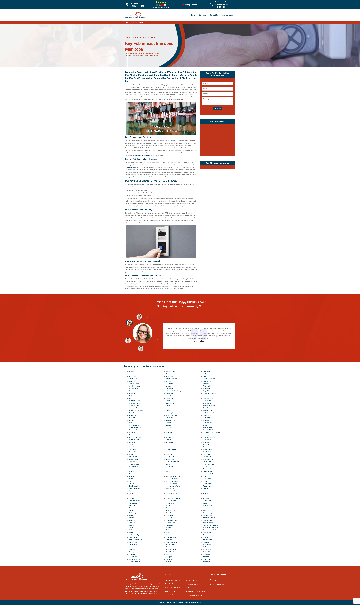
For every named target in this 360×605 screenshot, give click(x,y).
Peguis (168, 508)
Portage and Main (171, 520)
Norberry (168, 471)
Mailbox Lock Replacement (196, 592)
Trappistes (206, 476)
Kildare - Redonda (134, 559)
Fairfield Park (133, 503)
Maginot (168, 410)
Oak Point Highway (171, 493)
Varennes (206, 498)
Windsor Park (207, 554)
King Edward (169, 376)
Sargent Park (207, 391)
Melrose (168, 440)
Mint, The (169, 445)
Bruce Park (132, 418)
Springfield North (208, 428)
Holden (131, 532)
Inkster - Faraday (134, 535)
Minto (167, 447)
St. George (206, 435)
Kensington (132, 552)
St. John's (206, 442)
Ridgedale (169, 540)
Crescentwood (133, 459)
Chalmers (132, 442)
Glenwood (132, 520)
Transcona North (208, 469)
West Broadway (208, 523)
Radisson (169, 530)
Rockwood (206, 374)
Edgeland (131, 491)
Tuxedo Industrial (208, 484)
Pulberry (168, 528)
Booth (130, 398)
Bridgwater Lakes (134, 406)
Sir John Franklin (208, 403)
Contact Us (214, 15)
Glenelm (131, 518)
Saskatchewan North (209, 393)
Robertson (169, 562)
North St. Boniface (171, 484)
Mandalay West (170, 413)
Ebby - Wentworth (134, 489)
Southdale (206, 420)
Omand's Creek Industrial (173, 498)
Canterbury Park (134, 430)
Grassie (131, 525)
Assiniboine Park (134, 389)
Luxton (168, 408)
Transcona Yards (208, 474)
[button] (140, 348)
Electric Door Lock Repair (172, 588)
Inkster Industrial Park (135, 540)
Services (202, 15)
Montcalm (169, 454)
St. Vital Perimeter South (210, 452)
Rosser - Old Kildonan (209, 379)
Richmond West (171, 537)
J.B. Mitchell (133, 545)
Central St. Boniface (135, 440)
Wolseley (206, 557)
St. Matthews (207, 445)
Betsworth (132, 393)
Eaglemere (132, 481)
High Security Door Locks (172, 580)
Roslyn (205, 376)
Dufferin (131, 471)
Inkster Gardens (134, 537)
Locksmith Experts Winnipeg (192, 603)
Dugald (131, 479)
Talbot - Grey (207, 462)
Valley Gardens (207, 496)
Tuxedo (205, 481)
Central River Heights (135, 437)
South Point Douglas (209, 406)
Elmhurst (131, 496)
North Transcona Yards (173, 486)
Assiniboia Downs (134, 386)
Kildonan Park (170, 374)
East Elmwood (133, 22)
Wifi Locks (191, 588)
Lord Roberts (170, 403)
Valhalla (205, 493)
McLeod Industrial (171, 430)
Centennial (132, 432)
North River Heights (172, 481)
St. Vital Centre (207, 449)
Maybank (168, 428)
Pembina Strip (170, 510)
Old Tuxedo (169, 496)
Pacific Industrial (171, 501)
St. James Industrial (209, 437)
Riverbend (169, 554)
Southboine (206, 418)
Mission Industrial (171, 452)
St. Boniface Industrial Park (211, 432)
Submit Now (217, 108)
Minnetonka (169, 442)
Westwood (206, 542)
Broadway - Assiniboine (136, 410)
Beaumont (132, 391)
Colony (131, 454)
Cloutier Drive (133, 452)
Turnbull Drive (207, 479)
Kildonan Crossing (134, 562)
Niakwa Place (170, 469)
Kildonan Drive (170, 371)
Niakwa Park (169, 467)
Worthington (206, 562)
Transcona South (208, 471)
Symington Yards (208, 459)
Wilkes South (207, 549)
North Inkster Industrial (173, 476)
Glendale (131, 515)
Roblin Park (206, 371)
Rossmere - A (207, 381)
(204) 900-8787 (223, 7)
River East (169, 547)
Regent (168, 532)
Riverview (169, 559)
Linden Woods (170, 398)
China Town (132, 447)
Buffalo (131, 423)
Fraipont (131, 510)
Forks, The (132, 506)
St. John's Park (207, 440)
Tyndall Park (206, 486)
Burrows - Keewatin (135, 428)
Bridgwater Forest (134, 403)
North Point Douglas (172, 479)
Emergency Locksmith (195, 595)
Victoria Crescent (208, 506)
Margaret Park (170, 420)
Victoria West (207, 508)
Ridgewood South (171, 542)
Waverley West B (208, 515)
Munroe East (170, 457)
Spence (205, 425)
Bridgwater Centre (134, 401)
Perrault (168, 513)
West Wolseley (207, 532)
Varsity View (207, 501)
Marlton (168, 423)
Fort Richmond (133, 508)
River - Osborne (170, 545)
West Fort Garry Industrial (211, 525)
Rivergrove (169, 557)
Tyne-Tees (206, 489)
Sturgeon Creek (207, 457)
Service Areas (227, 15)
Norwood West (170, 491)
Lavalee (168, 386)
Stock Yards (206, 454)
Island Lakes (133, 542)
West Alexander (208, 520)
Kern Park (132, 554)
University (206, 491)
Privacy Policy (192, 581)
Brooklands (132, 415)
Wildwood (206, 547)
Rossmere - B (207, 384)
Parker (168, 506)
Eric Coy (131, 498)
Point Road (169, 515)
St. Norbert (206, 447)
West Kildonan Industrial (210, 528)
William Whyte (207, 552)
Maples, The (169, 418)
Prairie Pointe (170, 525)
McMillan (169, 432)
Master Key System (171, 584)
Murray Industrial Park (172, 462)
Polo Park (169, 518)
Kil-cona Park (133, 557)
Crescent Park (133, 457)
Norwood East (170, 489)
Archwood (132, 381)
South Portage (207, 410)
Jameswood (132, 547)
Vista (204, 510)
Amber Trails (133, 379)
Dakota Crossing (134, 464)
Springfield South (208, 430)
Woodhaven (206, 559)
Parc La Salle (170, 503)
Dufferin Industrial (134, 474)
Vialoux (205, 503)
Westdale (206, 535)
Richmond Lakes (171, 535)
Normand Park (170, 474)
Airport (131, 374)
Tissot (205, 467)
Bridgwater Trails (134, 408)
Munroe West (170, 459)
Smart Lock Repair (170, 591)
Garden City (132, 513)
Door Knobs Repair (170, 595)
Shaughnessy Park (208, 398)
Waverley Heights (208, 513)
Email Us (215, 580)
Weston (205, 537)
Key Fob (141, 22)
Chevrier (131, 445)
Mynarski (168, 464)
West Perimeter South (210, 530)
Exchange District (134, 501)
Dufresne (131, 476)
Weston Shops (207, 540)
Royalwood (206, 386)
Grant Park (132, 523)
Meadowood (169, 435)
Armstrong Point (134, 384)
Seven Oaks (206, 396)
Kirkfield (168, 381)
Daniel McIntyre (133, 467)
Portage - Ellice (170, 523)
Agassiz (131, 371)
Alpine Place (132, 376)
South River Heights (209, 413)
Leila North (169, 393)
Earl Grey (131, 484)
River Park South (171, 549)
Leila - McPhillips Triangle (174, 391)
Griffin (131, 528)
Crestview (132, 462)
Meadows (169, 437)
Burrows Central (134, 425)
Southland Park (207, 423)
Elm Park (131, 493)
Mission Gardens (171, 449)
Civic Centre (132, 449)
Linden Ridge (170, 396)
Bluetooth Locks (193, 584)
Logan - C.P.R (170, 401)
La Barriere (169, 384)
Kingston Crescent (171, 379)
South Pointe (207, 408)
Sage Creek (206, 389)
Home (192, 15)
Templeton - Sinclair (209, 464)
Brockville (132, 413)
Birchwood (132, 396)
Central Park (132, 435)
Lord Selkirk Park (171, 406)
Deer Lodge (132, 469)
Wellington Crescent (209, 518)
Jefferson (132, 549)
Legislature (169, 389)
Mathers (168, 425)
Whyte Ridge (207, 545)
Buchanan (132, 420)
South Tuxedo (207, 415)
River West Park (171, 552)
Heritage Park (133, 530)
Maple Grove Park (171, 415)
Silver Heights (207, 401)
